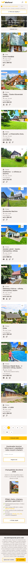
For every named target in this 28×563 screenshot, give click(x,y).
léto (21, 513)
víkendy (14, 513)
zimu (18, 513)
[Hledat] (22, 2)
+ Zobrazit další (14, 438)
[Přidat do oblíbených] (22, 34)
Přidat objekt (14, 520)
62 (7, 432)
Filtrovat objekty (14, 11)
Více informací (20, 556)
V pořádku (21, 559)
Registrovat (14, 459)
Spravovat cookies (9, 559)
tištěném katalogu (10, 508)
